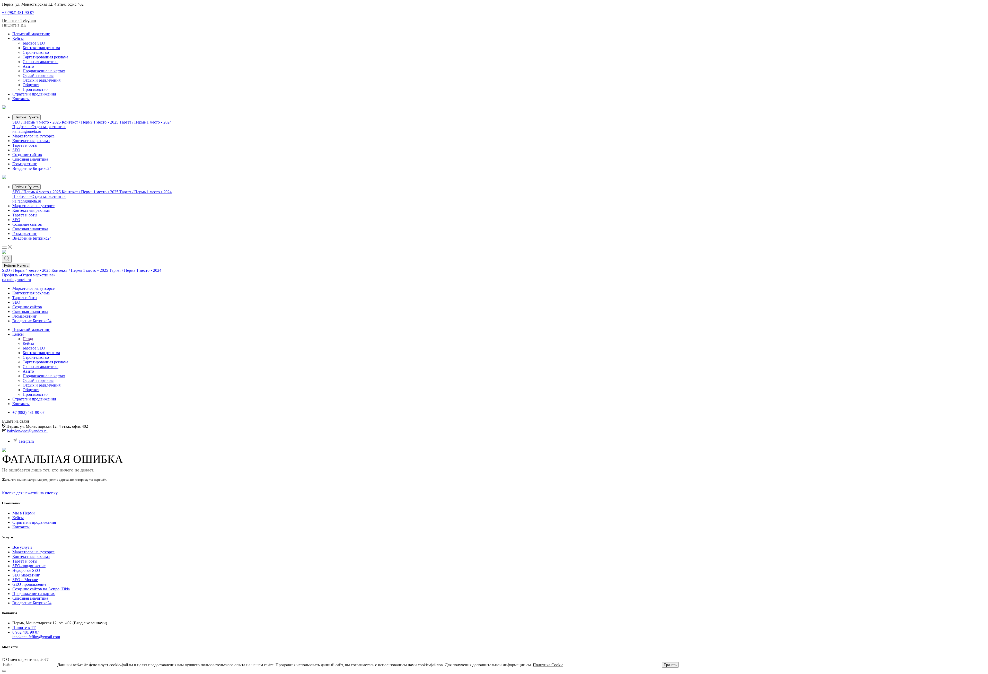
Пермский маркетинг (31, 34)
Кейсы (18, 38)
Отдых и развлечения (41, 80)
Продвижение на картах (44, 71)
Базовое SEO (34, 43)
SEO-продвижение (29, 566)
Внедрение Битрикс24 (31, 168)
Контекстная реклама (41, 48)
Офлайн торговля (38, 75)
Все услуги (22, 547)
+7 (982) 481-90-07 (18, 12)
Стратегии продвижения (34, 94)
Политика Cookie (548, 665)
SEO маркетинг (26, 575)
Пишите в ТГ (24, 627)
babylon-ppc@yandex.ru (27, 431)
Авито (28, 66)
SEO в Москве (25, 579)
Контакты (21, 99)
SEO (16, 150)
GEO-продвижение (29, 584)
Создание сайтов (27, 154)
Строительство (36, 52)
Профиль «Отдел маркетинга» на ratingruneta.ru (39, 129)
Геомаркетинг (24, 164)
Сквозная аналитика (40, 61)
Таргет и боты (24, 145)
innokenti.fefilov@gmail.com (36, 637)
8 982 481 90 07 (25, 632)
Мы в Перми (23, 513)
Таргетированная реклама (45, 57)
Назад (28, 339)
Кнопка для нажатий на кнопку (30, 493)
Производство (35, 89)
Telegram (26, 441)
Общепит (31, 85)
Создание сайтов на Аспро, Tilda (41, 589)
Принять (670, 665)
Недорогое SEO (26, 570)
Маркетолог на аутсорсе (33, 136)
